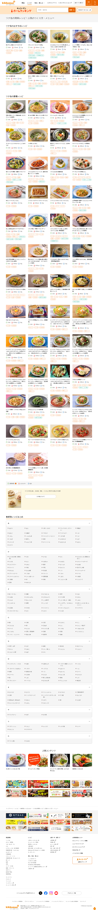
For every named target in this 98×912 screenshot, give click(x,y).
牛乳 (44, 567)
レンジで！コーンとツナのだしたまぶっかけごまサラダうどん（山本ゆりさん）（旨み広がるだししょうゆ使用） (38, 351)
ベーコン (28, 680)
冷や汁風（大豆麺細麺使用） (13, 467)
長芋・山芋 (12, 646)
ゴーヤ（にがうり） (14, 576)
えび (78, 539)
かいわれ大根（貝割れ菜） (15, 557)
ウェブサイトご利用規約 (17, 901)
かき (27, 556)
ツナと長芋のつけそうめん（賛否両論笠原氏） (82, 260)
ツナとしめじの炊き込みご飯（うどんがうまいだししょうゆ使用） (82, 229)
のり (44, 652)
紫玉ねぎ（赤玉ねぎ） (15, 700)
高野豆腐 (45, 576)
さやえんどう (46, 597)
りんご (28, 726)
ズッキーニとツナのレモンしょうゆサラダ (15, 144)
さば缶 (11, 597)
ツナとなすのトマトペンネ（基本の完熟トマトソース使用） (38, 172)
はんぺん (62, 671)
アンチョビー (63, 533)
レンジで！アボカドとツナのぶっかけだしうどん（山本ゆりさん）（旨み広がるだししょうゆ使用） (82, 411)
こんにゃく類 (63, 579)
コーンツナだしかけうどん (13, 439)
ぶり (78, 677)
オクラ (11, 545)
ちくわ (28, 628)
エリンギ (11, 542)
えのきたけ (63, 539)
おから (79, 542)
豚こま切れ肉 (46, 677)
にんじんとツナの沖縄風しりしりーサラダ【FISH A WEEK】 (82, 116)
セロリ (45, 611)
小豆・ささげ (46, 528)
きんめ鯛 (28, 570)
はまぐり (62, 668)
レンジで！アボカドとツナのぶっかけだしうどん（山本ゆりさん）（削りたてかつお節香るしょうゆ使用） (15, 381)
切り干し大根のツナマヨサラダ (14, 45)
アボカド (45, 533)
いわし (11, 536)
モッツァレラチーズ (14, 703)
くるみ (28, 573)
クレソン (45, 573)
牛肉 (27, 567)
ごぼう (62, 576)
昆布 (10, 582)
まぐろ (28, 692)
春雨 (10, 671)
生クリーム (80, 646)
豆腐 (44, 631)
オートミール (46, 542)
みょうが (79, 695)
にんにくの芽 (12, 652)
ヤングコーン (12, 714)
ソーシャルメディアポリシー (58, 901)
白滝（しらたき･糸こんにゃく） (83, 604)
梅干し (28, 539)
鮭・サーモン (12, 594)
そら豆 (62, 611)
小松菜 (79, 576)
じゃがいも (12, 603)
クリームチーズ (81, 570)
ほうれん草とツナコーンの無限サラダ (82, 76)
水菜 (10, 695)
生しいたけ (29, 600)
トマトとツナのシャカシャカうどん (59, 200)
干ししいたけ (63, 680)
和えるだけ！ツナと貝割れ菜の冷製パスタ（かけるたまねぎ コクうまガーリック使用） (38, 261)
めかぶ (28, 700)
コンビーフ (80, 579)
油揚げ (28, 533)
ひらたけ (79, 674)
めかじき (28, 582)
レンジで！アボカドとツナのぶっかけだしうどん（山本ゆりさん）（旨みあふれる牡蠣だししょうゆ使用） (82, 351)
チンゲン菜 (46, 628)
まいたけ (11, 692)
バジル (79, 663)
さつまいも (46, 594)
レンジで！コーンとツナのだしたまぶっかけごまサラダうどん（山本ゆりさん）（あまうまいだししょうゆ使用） (60, 321)
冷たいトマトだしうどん (12, 200)
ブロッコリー (12, 680)
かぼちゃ (45, 561)
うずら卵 (62, 536)
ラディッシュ (12, 726)
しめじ (79, 600)
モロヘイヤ (46, 703)
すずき (28, 608)
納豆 (44, 646)
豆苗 (61, 631)
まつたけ (62, 692)
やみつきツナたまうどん (12, 320)
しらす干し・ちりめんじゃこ (66, 604)
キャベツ (11, 567)
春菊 (27, 603)
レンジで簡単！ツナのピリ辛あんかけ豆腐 (15, 410)
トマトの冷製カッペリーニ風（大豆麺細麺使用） (38, 468)
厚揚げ (79, 528)
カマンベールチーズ (82, 561)
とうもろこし (80, 631)
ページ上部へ (94, 908)
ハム (78, 668)
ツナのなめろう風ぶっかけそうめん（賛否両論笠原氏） (59, 260)
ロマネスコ (29, 729)
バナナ (28, 668)
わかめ (28, 741)
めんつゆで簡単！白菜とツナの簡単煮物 (82, 290)
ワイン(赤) (12, 741)
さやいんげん (29, 597)
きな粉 (79, 564)
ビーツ (79, 671)
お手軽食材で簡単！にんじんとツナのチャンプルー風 (82, 201)
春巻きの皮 (29, 671)
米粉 (44, 579)
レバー (79, 726)
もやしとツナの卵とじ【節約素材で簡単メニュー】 (60, 290)
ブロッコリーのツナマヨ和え (35, 45)
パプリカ (45, 668)
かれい (28, 564)
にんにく (79, 649)
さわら (79, 597)
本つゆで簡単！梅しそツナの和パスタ (38, 115)
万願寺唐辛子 (80, 692)
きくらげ (62, 564)
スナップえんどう (64, 608)
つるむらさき (80, 628)
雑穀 (27, 594)
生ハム (11, 649)
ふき (27, 677)
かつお (45, 556)
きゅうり (62, 567)
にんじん (62, 649)
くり (61, 570)
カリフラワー (12, 564)
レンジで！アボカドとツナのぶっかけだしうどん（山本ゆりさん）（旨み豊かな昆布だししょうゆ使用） (38, 381)
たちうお (11, 625)
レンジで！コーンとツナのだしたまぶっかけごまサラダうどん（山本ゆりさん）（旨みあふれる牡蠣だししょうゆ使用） (82, 322)
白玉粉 (11, 608)
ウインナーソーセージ (49, 536)
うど (78, 536)
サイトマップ (83, 901)
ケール (79, 573)
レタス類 (62, 726)
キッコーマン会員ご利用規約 (72, 901)
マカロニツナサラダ (33, 289)
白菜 (27, 663)
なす (27, 646)
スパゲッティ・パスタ (15, 663)
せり (27, 611)
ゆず (27, 714)
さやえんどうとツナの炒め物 (35, 409)
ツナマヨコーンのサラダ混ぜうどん (59, 439)
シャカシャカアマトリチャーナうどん (38, 200)
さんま (11, 600)
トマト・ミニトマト (14, 634)
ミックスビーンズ (30, 695)
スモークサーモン (13, 611)
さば (78, 594)
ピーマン (11, 674)
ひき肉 (28, 674)
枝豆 (44, 539)
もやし (28, 703)
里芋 (61, 594)
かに (61, 556)
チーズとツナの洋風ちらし (79, 171)
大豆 (44, 622)
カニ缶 (11, 561)
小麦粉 (11, 579)
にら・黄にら (46, 649)
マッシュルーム (47, 692)
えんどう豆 (29, 542)
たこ (78, 622)
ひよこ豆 (62, 674)
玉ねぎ (45, 625)
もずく (45, 700)
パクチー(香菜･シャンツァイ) (66, 664)
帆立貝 (79, 680)
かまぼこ (62, 561)
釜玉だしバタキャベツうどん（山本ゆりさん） (60, 144)
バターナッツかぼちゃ (15, 668)
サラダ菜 (62, 597)
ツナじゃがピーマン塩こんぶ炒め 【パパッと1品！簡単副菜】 (59, 229)
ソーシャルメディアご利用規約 (42, 901)
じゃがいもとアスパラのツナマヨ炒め (15, 289)
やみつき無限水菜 (10, 76)
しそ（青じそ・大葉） (66, 600)
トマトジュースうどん (56, 409)
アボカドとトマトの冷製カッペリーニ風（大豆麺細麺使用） (82, 440)
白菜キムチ (46, 663)
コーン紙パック (30, 576)
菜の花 (62, 646)
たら (61, 625)
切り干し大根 (80, 567)
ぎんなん (11, 570)
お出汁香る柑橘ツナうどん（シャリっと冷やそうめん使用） (15, 260)
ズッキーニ (46, 608)
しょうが (45, 603)
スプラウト (80, 608)
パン (44, 671)
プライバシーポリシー (29, 901)
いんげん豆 (29, 536)
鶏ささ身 (28, 634)
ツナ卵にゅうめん (32, 143)
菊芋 (44, 564)
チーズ (11, 628)
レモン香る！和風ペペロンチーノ (36, 228)
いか (78, 533)
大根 (27, 622)
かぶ (27, 561)
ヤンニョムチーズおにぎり (57, 115)
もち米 (79, 700)
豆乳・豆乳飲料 (30, 631)
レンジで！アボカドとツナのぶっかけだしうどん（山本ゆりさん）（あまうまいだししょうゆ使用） (60, 351)
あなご (11, 533)
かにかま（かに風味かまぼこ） (83, 557)
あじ (27, 528)
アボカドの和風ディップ (78, 379)
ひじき (45, 674)
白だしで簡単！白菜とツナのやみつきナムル (38, 77)
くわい (62, 573)
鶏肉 (61, 634)
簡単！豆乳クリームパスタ (57, 76)
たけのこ (62, 622)
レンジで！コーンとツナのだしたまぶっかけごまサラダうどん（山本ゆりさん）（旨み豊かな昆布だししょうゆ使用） (60, 382)
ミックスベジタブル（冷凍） (49, 696)
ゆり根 (45, 714)
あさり (11, 528)
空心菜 (45, 570)
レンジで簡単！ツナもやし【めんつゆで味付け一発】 (82, 45)
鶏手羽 (45, 634)
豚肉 (61, 677)
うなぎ (11, 539)
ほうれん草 (46, 680)
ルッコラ (45, 726)
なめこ (28, 649)
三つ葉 (62, 695)
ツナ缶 (62, 628)
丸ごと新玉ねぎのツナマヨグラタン (15, 228)
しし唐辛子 (46, 600)
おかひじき (63, 542)
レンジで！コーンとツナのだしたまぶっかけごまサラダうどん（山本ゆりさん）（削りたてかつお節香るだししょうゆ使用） (15, 352)
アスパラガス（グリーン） (66, 529)
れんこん (11, 729)
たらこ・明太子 (81, 625)
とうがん (11, 631)
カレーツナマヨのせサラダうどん (36, 439)
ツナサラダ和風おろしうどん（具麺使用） (38, 320)
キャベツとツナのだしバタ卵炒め (81, 143)
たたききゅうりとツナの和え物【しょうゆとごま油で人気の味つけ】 (60, 45)
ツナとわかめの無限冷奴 (56, 171)
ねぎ (27, 652)
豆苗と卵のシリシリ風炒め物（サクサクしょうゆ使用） (15, 116)
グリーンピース (13, 573)
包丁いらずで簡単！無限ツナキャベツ (15, 171)
